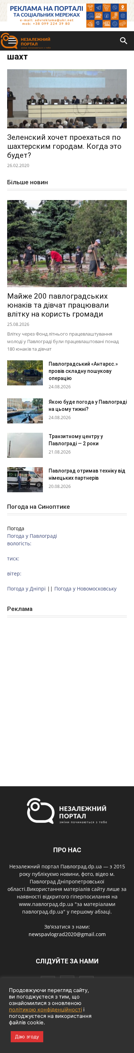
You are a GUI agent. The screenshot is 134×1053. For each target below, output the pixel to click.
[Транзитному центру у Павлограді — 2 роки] (25, 445)
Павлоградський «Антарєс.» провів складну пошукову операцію (83, 371)
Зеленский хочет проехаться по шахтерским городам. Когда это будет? (64, 146)
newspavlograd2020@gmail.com (67, 934)
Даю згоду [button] (27, 1036)
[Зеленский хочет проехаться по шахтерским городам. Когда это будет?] (67, 98)
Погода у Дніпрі (26, 588)
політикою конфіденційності (45, 1009)
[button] (124, 41)
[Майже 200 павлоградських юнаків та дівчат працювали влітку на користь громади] (67, 243)
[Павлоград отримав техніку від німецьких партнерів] (25, 479)
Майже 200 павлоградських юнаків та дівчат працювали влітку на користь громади (58, 305)
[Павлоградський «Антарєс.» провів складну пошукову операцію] (25, 372)
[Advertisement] (67, 694)
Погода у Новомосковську (85, 588)
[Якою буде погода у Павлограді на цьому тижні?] (25, 410)
